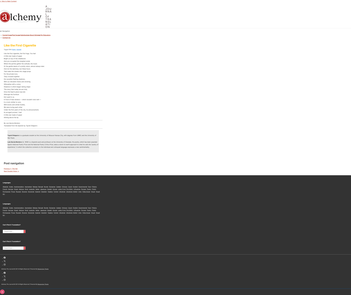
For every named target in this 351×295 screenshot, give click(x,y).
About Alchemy (35, 35)
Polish (94, 189)
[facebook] (5, 258)
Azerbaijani (28, 187)
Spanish (19, 49)
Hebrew (21, 189)
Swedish (44, 192)
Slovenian (31, 192)
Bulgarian (52, 187)
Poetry (14, 49)
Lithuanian (77, 189)
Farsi (89, 187)
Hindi (26, 189)
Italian (37, 189)
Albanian (5, 187)
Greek (16, 189)
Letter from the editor (65, 189)
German (10, 189)
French (5, 189)
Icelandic (32, 189)
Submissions (24, 35)
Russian (18, 192)
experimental (83, 187)
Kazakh (49, 189)
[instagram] (5, 265)
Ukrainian (62, 192)
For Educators (45, 35)
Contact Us (6, 38)
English (75, 187)
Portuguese (6, 192)
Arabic (11, 187)
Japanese (43, 189)
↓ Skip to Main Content (8, 1)
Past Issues (16, 35)
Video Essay (86, 192)
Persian (83, 189)
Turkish (56, 192)
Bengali (40, 187)
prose (13, 192)
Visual (93, 192)
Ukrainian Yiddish (72, 192)
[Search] (25, 231)
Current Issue (7, 35)
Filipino (94, 187)
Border (46, 187)
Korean (55, 189)
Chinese (64, 187)
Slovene (24, 192)
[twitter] (5, 261)
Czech (70, 187)
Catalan (58, 187)
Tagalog (50, 192)
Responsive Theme (43, 269)
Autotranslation (19, 187)
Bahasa (35, 187)
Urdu (80, 192)
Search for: (6, 228)
